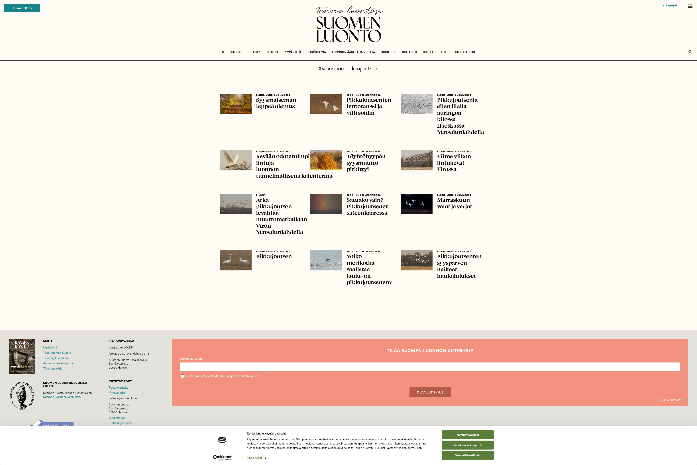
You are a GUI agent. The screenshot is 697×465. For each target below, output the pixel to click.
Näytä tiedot (254, 457)
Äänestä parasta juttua (58, 363)
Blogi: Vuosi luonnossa (273, 95)
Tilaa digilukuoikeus (56, 358)
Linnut (261, 195)
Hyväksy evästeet (468, 434)
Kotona (273, 52)
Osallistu (409, 52)
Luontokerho (464, 52)
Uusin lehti (50, 347)
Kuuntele (388, 52)
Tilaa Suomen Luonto (57, 352)
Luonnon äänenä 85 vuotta (353, 52)
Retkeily (254, 52)
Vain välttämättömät (467, 455)
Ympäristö (293, 52)
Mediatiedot (117, 418)
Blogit (428, 52)
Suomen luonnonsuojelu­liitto (61, 397)
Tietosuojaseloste (120, 423)
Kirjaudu (670, 5)
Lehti (443, 52)
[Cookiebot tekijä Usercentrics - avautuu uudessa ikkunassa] (222, 458)
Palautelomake (118, 387)
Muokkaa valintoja (465, 444)
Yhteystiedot (117, 392)
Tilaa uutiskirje (52, 368)
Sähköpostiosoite (191, 358)
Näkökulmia (316, 52)
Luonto (236, 52)
